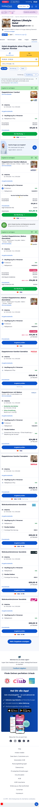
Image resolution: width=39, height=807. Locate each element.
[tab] (10, 54)
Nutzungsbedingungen (19, 764)
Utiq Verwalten (19, 775)
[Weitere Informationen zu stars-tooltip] (33, 26)
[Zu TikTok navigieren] (19, 740)
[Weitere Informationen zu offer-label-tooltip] (15, 408)
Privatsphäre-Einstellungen (19, 771)
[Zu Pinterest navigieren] (23, 740)
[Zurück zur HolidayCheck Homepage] (7, 6)
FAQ (19, 749)
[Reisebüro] (36, 804)
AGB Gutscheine (19, 782)
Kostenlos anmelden (30, 12)
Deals (5, 1)
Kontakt (28, 1)
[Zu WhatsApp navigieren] (28, 740)
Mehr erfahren (14, 82)
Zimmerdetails (6, 94)
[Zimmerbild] (33, 94)
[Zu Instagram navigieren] (15, 740)
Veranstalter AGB (19, 760)
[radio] (19, 118)
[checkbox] (19, 433)
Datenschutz (20, 767)
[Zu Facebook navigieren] (10, 740)
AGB (19, 778)
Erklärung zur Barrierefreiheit (19, 786)
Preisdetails (5, 130)
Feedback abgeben (19, 668)
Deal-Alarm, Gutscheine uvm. (19, 756)
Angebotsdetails (7, 111)
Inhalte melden (19, 752)
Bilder (20, 39)
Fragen (27, 39)
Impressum (19, 793)
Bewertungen (11, 39)
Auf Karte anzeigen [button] (9, 31)
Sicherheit (19, 789)
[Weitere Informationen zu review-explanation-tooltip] (25, 34)
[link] (32, 6)
